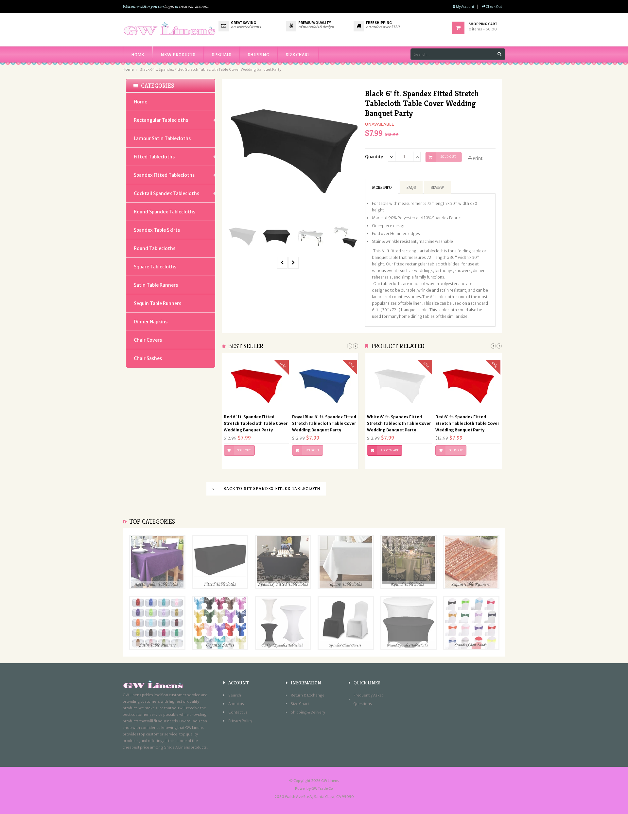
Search (234, 695)
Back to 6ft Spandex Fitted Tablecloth (271, 488)
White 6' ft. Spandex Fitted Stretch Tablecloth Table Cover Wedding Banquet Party (399, 423)
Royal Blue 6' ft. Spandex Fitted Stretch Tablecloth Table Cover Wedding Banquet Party (324, 423)
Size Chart (300, 703)
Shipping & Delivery (308, 712)
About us (236, 703)
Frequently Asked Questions (369, 699)
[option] (242, 236)
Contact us (238, 712)
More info (382, 187)
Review (437, 187)
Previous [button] (349, 346)
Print (477, 158)
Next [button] (355, 346)
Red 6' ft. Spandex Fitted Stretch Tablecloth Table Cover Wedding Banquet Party (256, 423)
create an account (194, 6)
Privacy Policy (240, 720)
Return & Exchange (307, 695)
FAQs (411, 187)
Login (169, 6)
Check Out (493, 7)
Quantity (374, 156)
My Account (464, 7)
